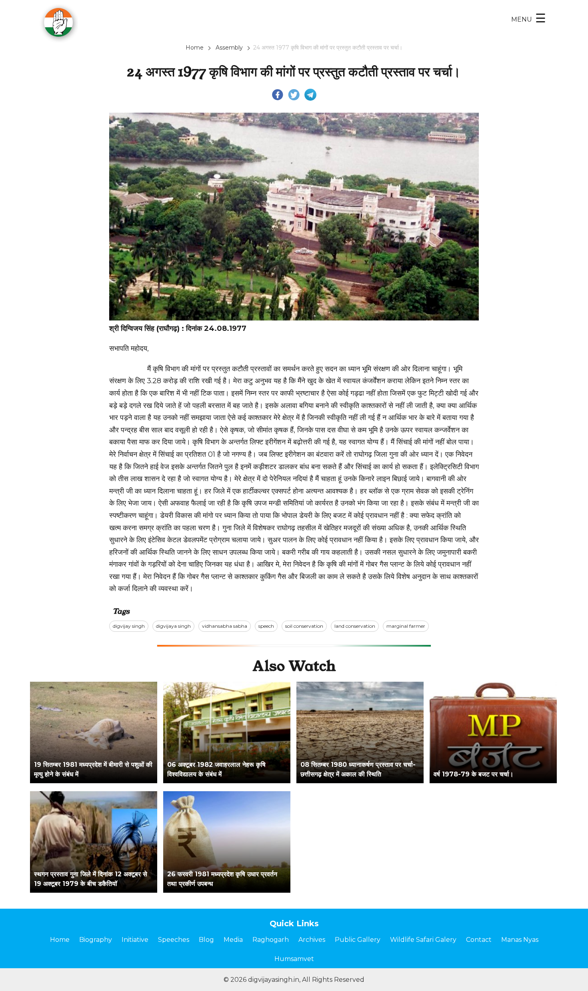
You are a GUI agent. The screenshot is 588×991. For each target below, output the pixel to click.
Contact (479, 939)
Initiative (135, 939)
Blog (206, 939)
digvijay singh (129, 626)
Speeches (173, 939)
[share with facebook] (278, 94)
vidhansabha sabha (224, 626)
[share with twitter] (294, 94)
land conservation (354, 626)
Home (195, 47)
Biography (95, 939)
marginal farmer (405, 626)
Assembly (229, 47)
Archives (311, 939)
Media (233, 939)
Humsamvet (294, 959)
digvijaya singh (173, 626)
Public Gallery (357, 939)
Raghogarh (270, 939)
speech (266, 626)
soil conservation (304, 626)
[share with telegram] (310, 94)
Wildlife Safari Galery (423, 939)
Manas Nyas (519, 939)
